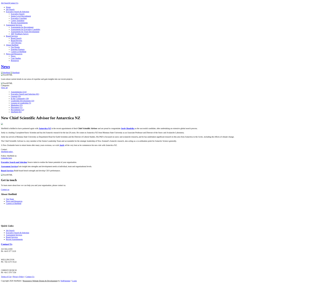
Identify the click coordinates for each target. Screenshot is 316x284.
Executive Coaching (19, 18)
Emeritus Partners (18, 49)
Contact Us (14, 3)
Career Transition (17, 21)
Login (74, 281)
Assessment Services (14, 25)
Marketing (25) (17, 105)
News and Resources (14, 54)
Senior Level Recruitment (21, 16)
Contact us (5, 189)
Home (8, 7)
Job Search (5, 3)
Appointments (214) (19, 92)
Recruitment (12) (17, 110)
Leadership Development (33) (22, 101)
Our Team (10, 199)
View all (4, 88)
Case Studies (16, 58)
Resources (15, 60)
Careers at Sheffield (18, 52)
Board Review (16, 40)
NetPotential (65, 281)
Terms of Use (6, 277)
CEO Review (16, 43)
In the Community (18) (20, 99)
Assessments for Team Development (25, 32)
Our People (15, 47)
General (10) (16, 96)
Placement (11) (16, 107)
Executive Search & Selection (17, 12)
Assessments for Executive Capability (25, 29)
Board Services (12, 36)
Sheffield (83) (16, 112)
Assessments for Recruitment (22, 27)
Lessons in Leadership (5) (21, 103)
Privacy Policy (18, 277)
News (13, 56)
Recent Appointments (19, 23)
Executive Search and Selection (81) (25, 94)
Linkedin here (6, 158)
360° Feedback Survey (20, 34)
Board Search (16, 38)
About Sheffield (12, 45)
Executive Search (17, 14)
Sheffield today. (7, 152)
